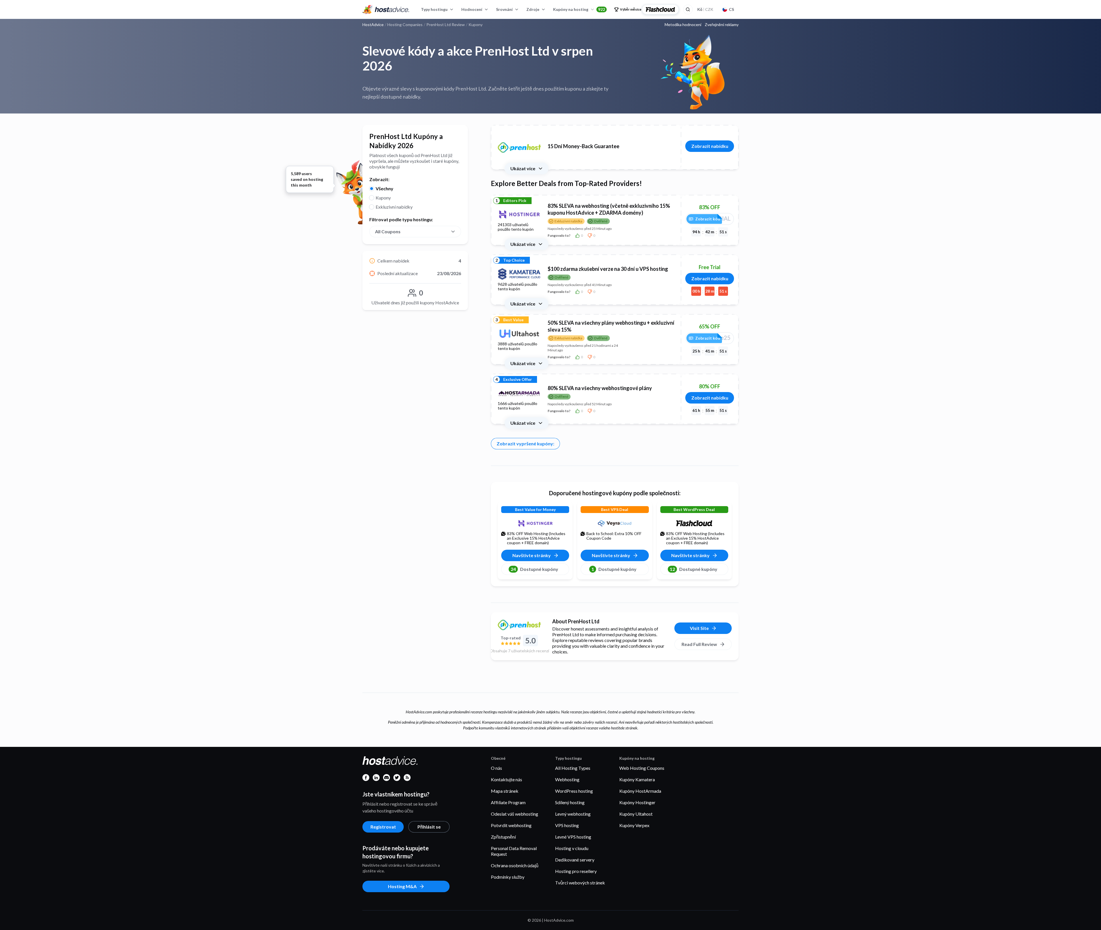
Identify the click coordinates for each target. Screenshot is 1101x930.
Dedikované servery (574, 859)
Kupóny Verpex (634, 825)
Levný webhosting (573, 814)
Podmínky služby (507, 877)
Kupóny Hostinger (637, 802)
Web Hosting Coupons (641, 768)
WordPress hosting (574, 791)
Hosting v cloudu (571, 848)
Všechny (384, 188)
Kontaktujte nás (506, 779)
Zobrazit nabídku (709, 146)
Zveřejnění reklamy (722, 24)
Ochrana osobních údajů (514, 865)
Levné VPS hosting (573, 836)
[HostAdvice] (385, 9)
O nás (496, 768)
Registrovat (383, 826)
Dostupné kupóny (534, 569)
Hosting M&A (402, 886)
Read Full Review (699, 644)
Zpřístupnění (503, 836)
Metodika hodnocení (683, 24)
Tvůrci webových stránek (580, 882)
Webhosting (567, 779)
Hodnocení (471, 9)
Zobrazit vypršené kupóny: (525, 443)
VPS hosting (567, 825)
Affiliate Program (508, 802)
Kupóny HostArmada (640, 791)
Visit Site (699, 628)
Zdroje (532, 9)
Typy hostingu (434, 9)
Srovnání (504, 9)
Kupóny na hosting (579, 9)
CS (731, 9)
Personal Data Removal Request (514, 851)
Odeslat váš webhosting (514, 814)
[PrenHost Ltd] (519, 624)
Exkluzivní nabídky (394, 207)
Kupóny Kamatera (637, 779)
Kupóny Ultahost (636, 814)
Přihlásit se (429, 826)
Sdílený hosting (570, 802)
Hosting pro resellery (576, 871)
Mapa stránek (504, 791)
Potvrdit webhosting (511, 825)
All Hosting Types (572, 768)
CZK (705, 9)
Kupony (383, 197)
